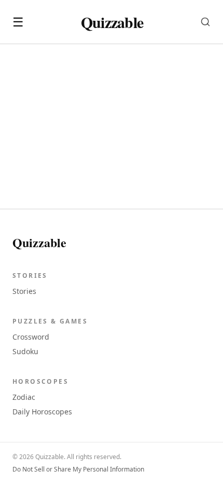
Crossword (30, 337)
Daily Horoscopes (42, 411)
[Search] (205, 22)
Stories (24, 291)
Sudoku (25, 351)
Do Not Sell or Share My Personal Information (78, 469)
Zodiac (23, 397)
